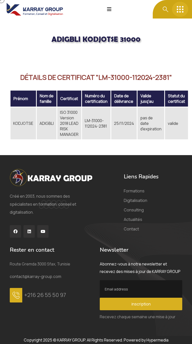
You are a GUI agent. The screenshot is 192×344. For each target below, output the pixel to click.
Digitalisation (135, 200)
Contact (131, 229)
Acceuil (16, 53)
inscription (141, 304)
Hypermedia (157, 340)
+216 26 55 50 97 (45, 295)
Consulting (134, 210)
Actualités (133, 219)
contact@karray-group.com (35, 276)
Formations (134, 191)
